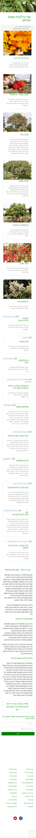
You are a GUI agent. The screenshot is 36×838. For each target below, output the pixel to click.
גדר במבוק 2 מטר (28, 803)
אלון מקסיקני (13, 793)
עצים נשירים (13, 776)
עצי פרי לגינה (13, 769)
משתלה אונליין (13, 800)
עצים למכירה (13, 779)
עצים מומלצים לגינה (27, 783)
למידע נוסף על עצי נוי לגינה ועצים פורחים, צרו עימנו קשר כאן (17, 706)
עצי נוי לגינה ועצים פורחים (20, 29)
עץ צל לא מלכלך (12, 790)
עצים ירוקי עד (13, 772)
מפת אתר (30, 807)
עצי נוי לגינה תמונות (27, 793)
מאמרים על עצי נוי (11, 803)
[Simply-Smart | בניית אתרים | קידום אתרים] (10, 836)
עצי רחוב (14, 796)
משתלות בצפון (13, 786)
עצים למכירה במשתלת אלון (22, 27)
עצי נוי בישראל (29, 796)
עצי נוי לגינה (29, 769)
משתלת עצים (29, 779)
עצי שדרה (30, 800)
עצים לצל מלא (29, 772)
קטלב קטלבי (29, 786)
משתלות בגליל (29, 790)
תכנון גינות (30, 776)
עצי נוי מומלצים (12, 783)
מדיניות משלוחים (12, 807)
